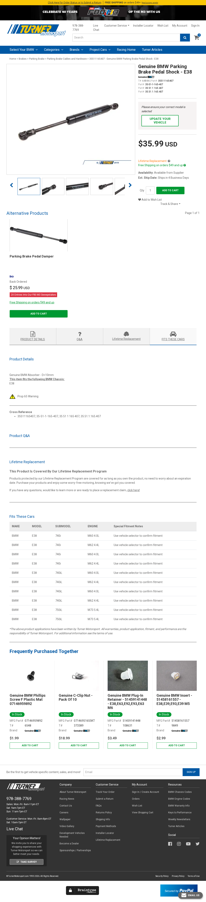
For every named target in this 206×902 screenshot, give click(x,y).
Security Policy (162, 876)
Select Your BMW (22, 50)
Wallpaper (65, 819)
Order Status (74, 2)
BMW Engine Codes (179, 798)
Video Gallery (67, 826)
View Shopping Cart (142, 812)
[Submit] (185, 38)
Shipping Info (103, 819)
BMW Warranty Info (179, 805)
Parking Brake (36, 58)
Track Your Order (105, 792)
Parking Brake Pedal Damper (32, 256)
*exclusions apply (149, 3)
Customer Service (115, 25)
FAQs (99, 805)
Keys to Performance (180, 812)
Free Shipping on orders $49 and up (32, 302)
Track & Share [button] (169, 204)
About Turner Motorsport (73, 792)
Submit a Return (104, 798)
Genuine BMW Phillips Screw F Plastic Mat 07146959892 (27, 699)
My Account (179, 25)
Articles (152, 50)
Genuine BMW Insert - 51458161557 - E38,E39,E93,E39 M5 (174, 699)
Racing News (67, 798)
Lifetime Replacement (108, 840)
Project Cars (99, 50)
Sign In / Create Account (145, 792)
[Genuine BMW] (33, 730)
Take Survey (29, 861)
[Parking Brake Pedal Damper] (39, 235)
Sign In (195, 25)
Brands (75, 50)
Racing (126, 50)
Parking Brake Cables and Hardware (67, 58)
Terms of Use (194, 876)
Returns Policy (104, 812)
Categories (52, 50)
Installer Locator (143, 25)
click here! (133, 490)
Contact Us (66, 805)
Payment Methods (106, 826)
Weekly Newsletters (179, 819)
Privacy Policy (178, 876)
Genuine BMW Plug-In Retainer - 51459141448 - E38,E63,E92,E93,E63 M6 (127, 701)
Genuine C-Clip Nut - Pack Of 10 (76, 697)
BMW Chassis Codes (180, 792)
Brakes (23, 58)
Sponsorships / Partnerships (75, 850)
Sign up (191, 772)
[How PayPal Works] (179, 890)
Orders (136, 798)
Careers (64, 812)
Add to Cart (170, 190)
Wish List (162, 25)
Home (12, 58)
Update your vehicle (160, 120)
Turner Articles (176, 826)
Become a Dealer (69, 843)
